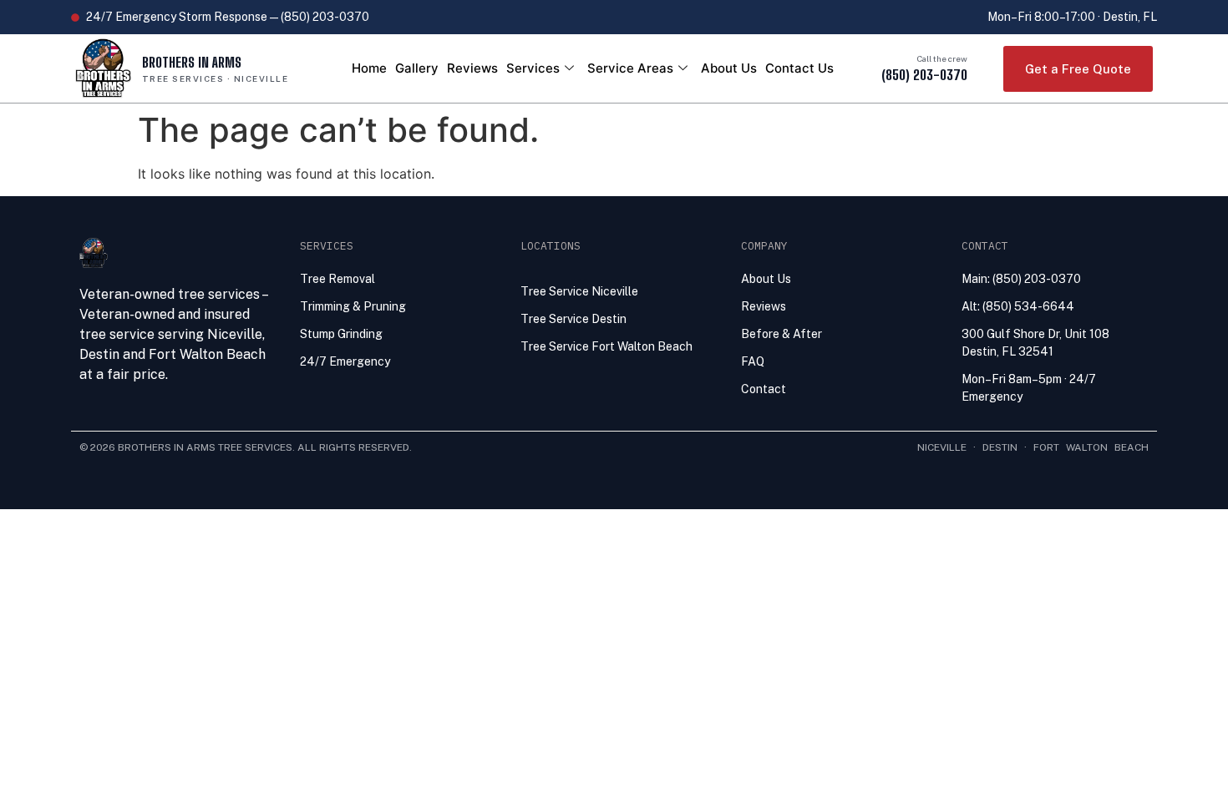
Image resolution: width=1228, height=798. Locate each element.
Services (533, 68)
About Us (729, 68)
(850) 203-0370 (924, 74)
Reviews (472, 68)
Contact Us (799, 68)
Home (369, 68)
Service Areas (630, 68)
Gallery (417, 68)
